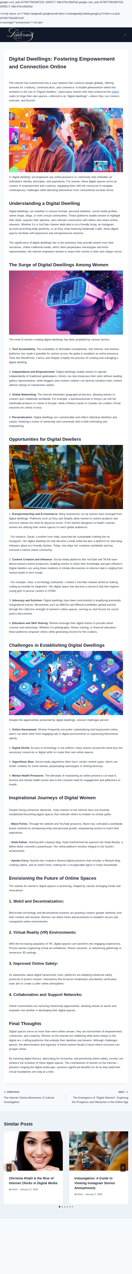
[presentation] (33, 1151)
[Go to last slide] (9, 1168)
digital (115, 91)
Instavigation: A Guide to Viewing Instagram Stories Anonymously (94, 1183)
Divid (14, 1189)
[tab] (59, 1207)
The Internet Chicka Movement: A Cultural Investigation (29, 1097)
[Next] (123, 1168)
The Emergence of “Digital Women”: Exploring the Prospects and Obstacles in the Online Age (100, 1097)
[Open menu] (125, 34)
